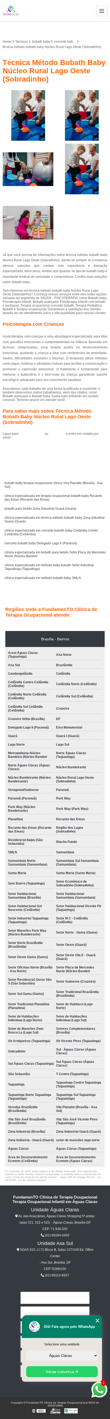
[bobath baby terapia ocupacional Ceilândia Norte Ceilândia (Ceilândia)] (81, 115)
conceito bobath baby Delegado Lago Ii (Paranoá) (41, 543)
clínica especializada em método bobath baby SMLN (43, 578)
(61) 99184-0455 (32, 434)
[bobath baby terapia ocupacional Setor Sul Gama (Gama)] (81, 169)
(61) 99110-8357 (56, 1275)
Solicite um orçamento (55, 449)
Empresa (55, 1313)
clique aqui (57, 434)
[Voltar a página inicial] (11, 10)
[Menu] (101, 10)
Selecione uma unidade (62, 1344)
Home (55, 1298)
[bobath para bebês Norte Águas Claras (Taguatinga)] (28, 222)
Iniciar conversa (60, 1371)
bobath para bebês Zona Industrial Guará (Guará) (40, 508)
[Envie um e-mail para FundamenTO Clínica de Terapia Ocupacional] (61, 29)
